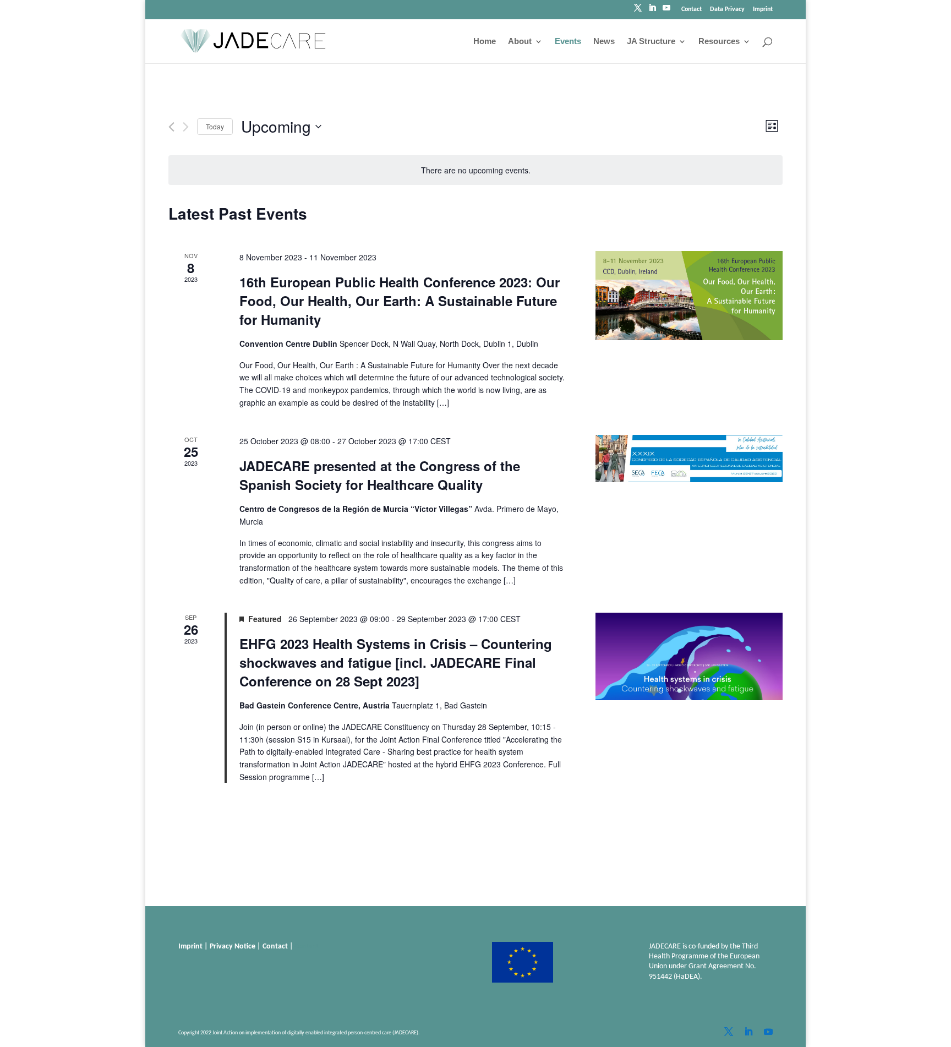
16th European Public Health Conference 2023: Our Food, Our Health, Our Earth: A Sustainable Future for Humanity (399, 300)
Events (568, 41)
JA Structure (651, 41)
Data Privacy (727, 9)
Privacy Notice (232, 946)
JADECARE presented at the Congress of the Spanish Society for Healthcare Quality (379, 475)
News (604, 41)
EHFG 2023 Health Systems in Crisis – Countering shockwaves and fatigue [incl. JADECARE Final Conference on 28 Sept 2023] (395, 662)
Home (484, 41)
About (520, 41)
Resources (719, 41)
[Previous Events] (171, 127)
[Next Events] (186, 127)
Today (215, 126)
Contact (691, 9)
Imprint (763, 9)
